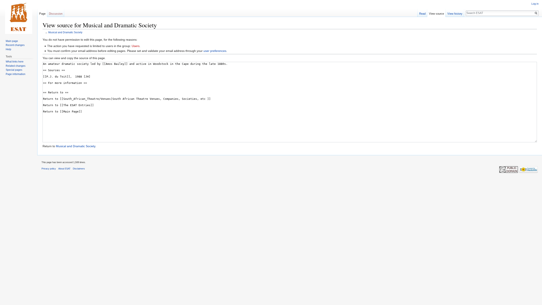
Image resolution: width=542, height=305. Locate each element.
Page (42, 13)
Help (8, 49)
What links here (15, 61)
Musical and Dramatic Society (65, 32)
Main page (12, 41)
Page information (15, 74)
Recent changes (15, 45)
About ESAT (64, 168)
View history (454, 13)
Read (422, 13)
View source (436, 13)
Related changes (15, 65)
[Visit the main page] (19, 17)
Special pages (14, 69)
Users (136, 46)
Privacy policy (48, 168)
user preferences (214, 51)
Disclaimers (79, 168)
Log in (535, 3)
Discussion (55, 13)
